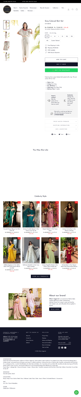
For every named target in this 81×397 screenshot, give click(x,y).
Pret (63, 8)
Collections (56, 8)
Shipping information (61, 125)
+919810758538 (58, 115)
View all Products (40, 276)
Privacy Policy (45, 335)
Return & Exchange (46, 345)
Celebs (23, 11)
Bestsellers (16, 11)
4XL (47, 40)
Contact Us (28, 338)
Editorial (28, 342)
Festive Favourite (23, 8)
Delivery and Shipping (47, 340)
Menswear (30, 11)
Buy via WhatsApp (62, 70)
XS (47, 36)
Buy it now (61, 64)
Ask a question (61, 129)
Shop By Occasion (45, 8)
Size (49, 33)
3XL (72, 36)
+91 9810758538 (9, 339)
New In (15, 8)
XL (62, 36)
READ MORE (55, 309)
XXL (67, 36)
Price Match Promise (61, 121)
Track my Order (45, 347)
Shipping (53, 29)
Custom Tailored (55, 40)
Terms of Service (29, 340)
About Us (28, 335)
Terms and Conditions (46, 342)
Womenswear (33, 8)
